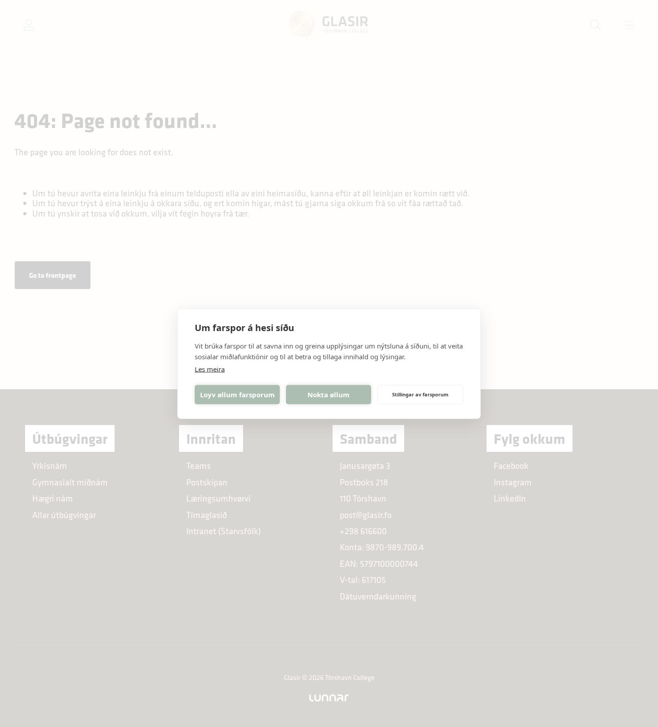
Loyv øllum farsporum (237, 394)
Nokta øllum (329, 394)
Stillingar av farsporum (420, 394)
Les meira (210, 368)
